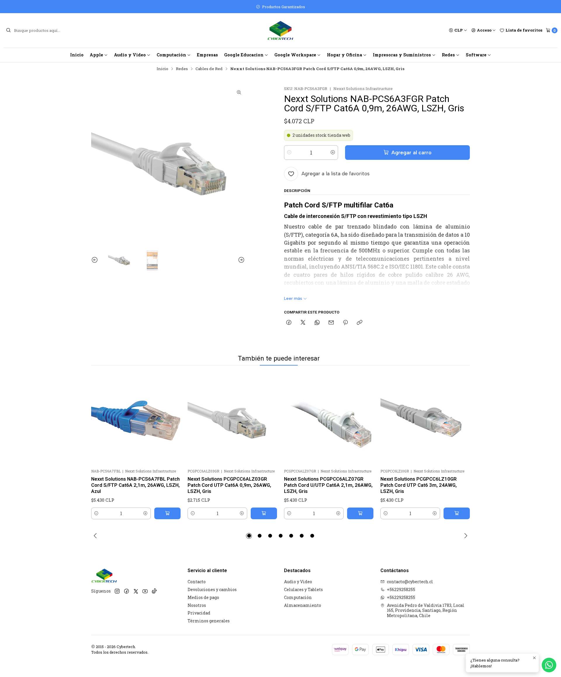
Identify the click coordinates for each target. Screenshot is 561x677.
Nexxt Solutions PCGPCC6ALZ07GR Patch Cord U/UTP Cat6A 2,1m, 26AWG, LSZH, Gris (328, 485)
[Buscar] (8, 30)
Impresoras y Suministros (402, 55)
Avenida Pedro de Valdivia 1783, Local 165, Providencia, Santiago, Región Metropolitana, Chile (425, 610)
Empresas (207, 55)
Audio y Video (130, 55)
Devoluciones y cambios (212, 589)
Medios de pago (203, 597)
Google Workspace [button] (295, 55)
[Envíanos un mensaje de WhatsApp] (549, 665)
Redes (448, 55)
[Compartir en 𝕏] (303, 323)
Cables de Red (209, 69)
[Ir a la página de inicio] (280, 30)
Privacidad (199, 613)
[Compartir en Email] (331, 323)
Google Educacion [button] (244, 55)
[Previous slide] (95, 260)
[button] (248, 535)
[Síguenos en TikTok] (154, 591)
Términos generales (209, 621)
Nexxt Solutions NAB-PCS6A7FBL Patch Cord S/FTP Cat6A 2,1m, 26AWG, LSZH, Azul (135, 485)
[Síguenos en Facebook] (126, 591)
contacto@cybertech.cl (410, 581)
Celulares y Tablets (303, 589)
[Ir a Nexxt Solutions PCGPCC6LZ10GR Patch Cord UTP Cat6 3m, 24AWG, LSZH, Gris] (425, 420)
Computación (171, 55)
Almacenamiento (302, 605)
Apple (96, 55)
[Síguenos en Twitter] (136, 591)
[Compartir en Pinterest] (345, 323)
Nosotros (197, 605)
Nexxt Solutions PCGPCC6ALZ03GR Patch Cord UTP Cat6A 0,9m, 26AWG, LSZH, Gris (229, 485)
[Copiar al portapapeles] (359, 323)
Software (476, 55)
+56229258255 (401, 589)
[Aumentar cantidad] (333, 153)
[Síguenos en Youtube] (145, 591)
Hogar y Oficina (344, 55)
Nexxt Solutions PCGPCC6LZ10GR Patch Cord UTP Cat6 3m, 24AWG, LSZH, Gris (418, 485)
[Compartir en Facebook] (289, 323)
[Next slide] (240, 260)
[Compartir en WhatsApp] (317, 323)
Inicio (77, 55)
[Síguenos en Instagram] (117, 591)
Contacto (197, 581)
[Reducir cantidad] (289, 153)
